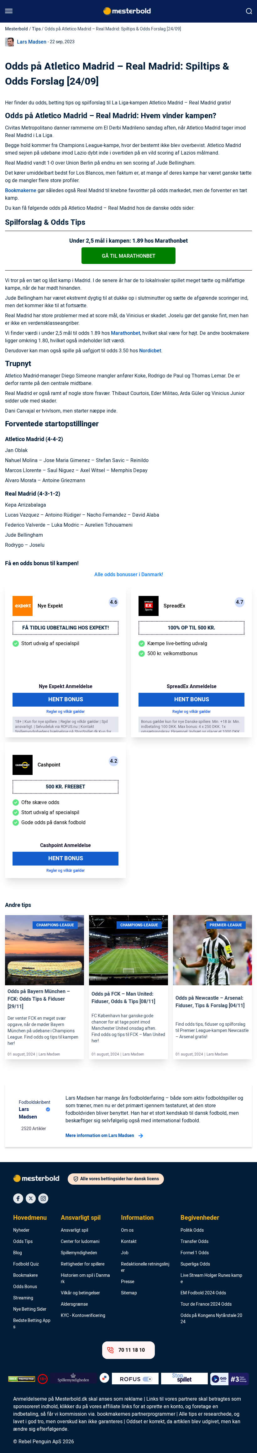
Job (124, 1253)
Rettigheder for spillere (82, 1264)
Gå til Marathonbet (128, 256)
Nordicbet (150, 351)
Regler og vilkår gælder (65, 711)
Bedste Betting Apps (31, 1324)
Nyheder (21, 1230)
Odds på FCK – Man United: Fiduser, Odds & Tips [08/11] (123, 997)
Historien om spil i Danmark (85, 1278)
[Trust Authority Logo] (73, 1379)
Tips (36, 29)
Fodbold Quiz (26, 1264)
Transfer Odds (194, 1242)
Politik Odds (192, 1230)
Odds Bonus (25, 1287)
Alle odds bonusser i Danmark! (128, 574)
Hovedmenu (30, 1217)
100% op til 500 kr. (191, 628)
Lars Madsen (31, 42)
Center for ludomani (80, 1242)
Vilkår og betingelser (80, 1293)
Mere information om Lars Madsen (100, 1135)
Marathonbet (125, 333)
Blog (17, 1253)
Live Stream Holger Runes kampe (211, 1278)
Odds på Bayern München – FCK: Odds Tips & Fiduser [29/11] (39, 999)
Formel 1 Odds (195, 1253)
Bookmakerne (20, 190)
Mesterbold (16, 29)
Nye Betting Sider (29, 1309)
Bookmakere (25, 1275)
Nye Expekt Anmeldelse (65, 686)
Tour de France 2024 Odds (206, 1304)
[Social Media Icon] (18, 1198)
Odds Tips (23, 1242)
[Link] (44, 950)
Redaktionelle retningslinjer (145, 1267)
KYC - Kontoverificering (83, 1316)
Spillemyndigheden (79, 1253)
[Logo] (40, 1179)
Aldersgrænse (74, 1304)
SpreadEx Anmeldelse (192, 686)
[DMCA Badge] (21, 1379)
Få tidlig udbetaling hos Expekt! (65, 628)
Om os (127, 1230)
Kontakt (129, 1242)
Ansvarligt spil (81, 1217)
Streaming (23, 1298)
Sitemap (129, 1293)
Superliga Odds (195, 1264)
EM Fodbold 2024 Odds (203, 1293)
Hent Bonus (65, 699)
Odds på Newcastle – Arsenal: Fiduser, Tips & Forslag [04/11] (210, 1001)
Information (137, 1217)
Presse (127, 1282)
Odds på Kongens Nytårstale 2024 (211, 1319)
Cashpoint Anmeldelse (65, 845)
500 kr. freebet (65, 787)
